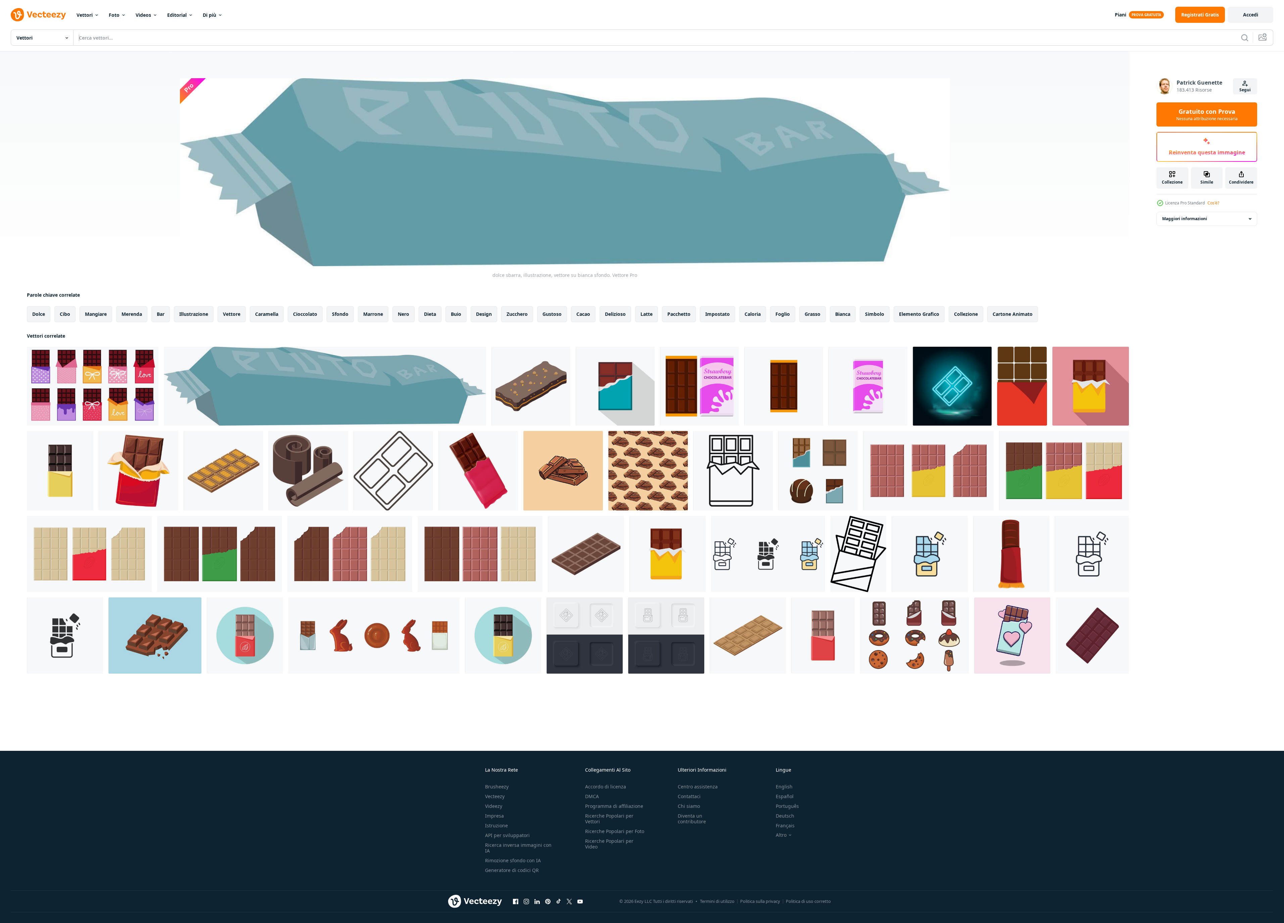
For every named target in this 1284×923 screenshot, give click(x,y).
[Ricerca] (1245, 38)
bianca (842, 314)
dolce (38, 314)
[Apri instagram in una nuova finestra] (526, 901)
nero (403, 314)
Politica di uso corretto (808, 901)
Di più (209, 15)
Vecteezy (495, 796)
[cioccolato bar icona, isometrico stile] (223, 471)
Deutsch (785, 816)
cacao (583, 314)
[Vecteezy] (38, 14)
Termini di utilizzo (717, 901)
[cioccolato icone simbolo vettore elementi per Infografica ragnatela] (768, 554)
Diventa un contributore (692, 819)
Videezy (493, 806)
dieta (430, 314)
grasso (812, 314)
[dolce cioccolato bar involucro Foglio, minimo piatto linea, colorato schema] (1022, 386)
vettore (231, 314)
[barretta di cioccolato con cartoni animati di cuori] (1012, 635)
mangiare (96, 314)
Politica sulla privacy (760, 901)
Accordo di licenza (605, 786)
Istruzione (496, 825)
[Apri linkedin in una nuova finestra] (537, 901)
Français (785, 825)
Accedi (1250, 14)
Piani (1120, 14)
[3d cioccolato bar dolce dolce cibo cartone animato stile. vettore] (478, 471)
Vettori (85, 15)
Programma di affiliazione (614, 806)
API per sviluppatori (507, 835)
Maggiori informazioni (1184, 219)
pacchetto (679, 314)
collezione (966, 314)
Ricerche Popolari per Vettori (609, 819)
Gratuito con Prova (1207, 114)
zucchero (517, 314)
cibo (65, 314)
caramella (266, 314)
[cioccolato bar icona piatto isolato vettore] (667, 554)
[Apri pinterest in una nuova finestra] (548, 901)
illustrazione (193, 314)
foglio (782, 314)
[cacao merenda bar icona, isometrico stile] (530, 386)
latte (646, 314)
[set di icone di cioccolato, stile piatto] (818, 471)
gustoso (552, 314)
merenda (132, 314)
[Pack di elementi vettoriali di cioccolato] (914, 635)
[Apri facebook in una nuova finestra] (515, 901)
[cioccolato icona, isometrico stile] (308, 471)
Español (785, 796)
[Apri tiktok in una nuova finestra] (558, 901)
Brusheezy (497, 786)
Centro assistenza (698, 786)
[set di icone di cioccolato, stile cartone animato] (374, 635)
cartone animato (1013, 314)
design (484, 314)
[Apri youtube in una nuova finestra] (580, 901)
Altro (781, 835)
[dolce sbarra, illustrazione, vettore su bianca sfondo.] (325, 386)
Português (787, 806)
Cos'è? (1213, 203)
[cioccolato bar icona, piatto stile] (615, 386)
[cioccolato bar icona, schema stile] (733, 471)
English (784, 786)
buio (456, 314)
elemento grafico (919, 314)
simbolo (874, 314)
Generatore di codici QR (512, 870)
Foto (114, 15)
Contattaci (689, 796)
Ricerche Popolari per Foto (614, 831)
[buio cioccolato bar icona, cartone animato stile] (1011, 554)
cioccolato (305, 314)
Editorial (177, 15)
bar (160, 314)
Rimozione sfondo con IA (513, 860)
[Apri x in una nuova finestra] (569, 901)
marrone (373, 314)
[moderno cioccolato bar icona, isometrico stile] (748, 635)
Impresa (494, 816)
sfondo (340, 314)
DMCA (592, 796)
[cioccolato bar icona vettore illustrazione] (858, 554)
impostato (717, 314)
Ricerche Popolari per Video (609, 844)
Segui (1245, 90)
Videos (143, 15)
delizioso (615, 314)
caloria (753, 314)
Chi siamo (689, 806)
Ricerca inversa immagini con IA (518, 848)
